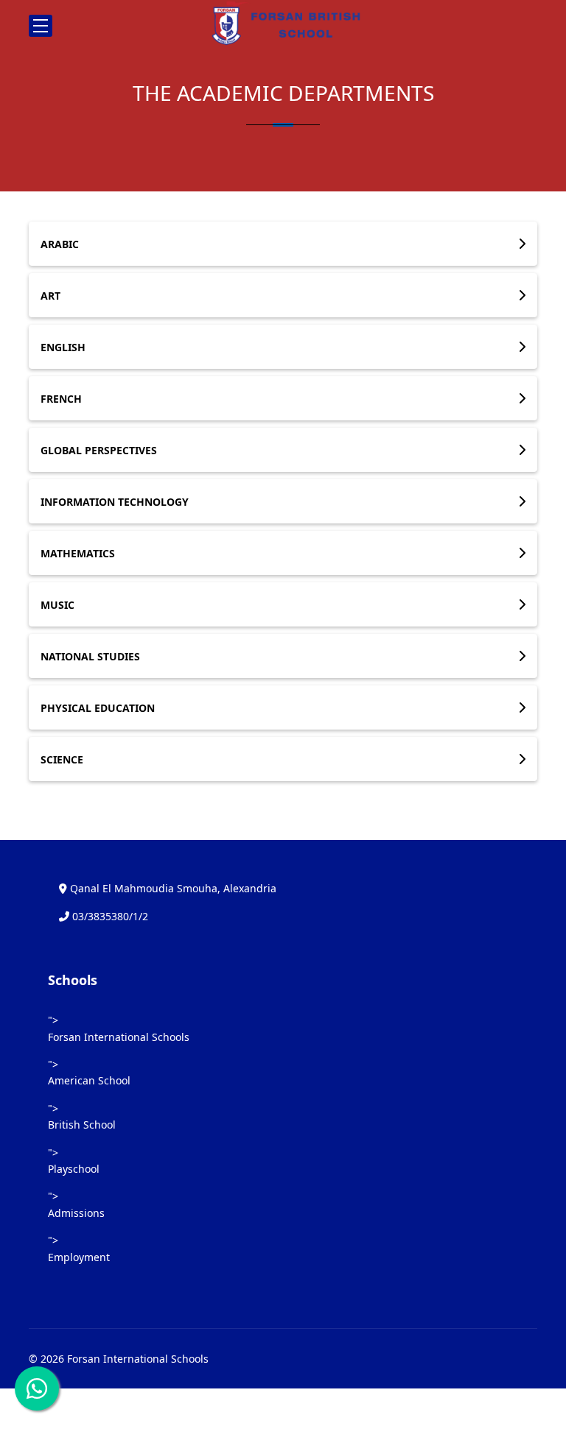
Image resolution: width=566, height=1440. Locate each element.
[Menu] (40, 26)
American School (89, 1080)
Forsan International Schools (118, 1037)
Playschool (73, 1169)
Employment (79, 1257)
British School (82, 1125)
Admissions (76, 1213)
